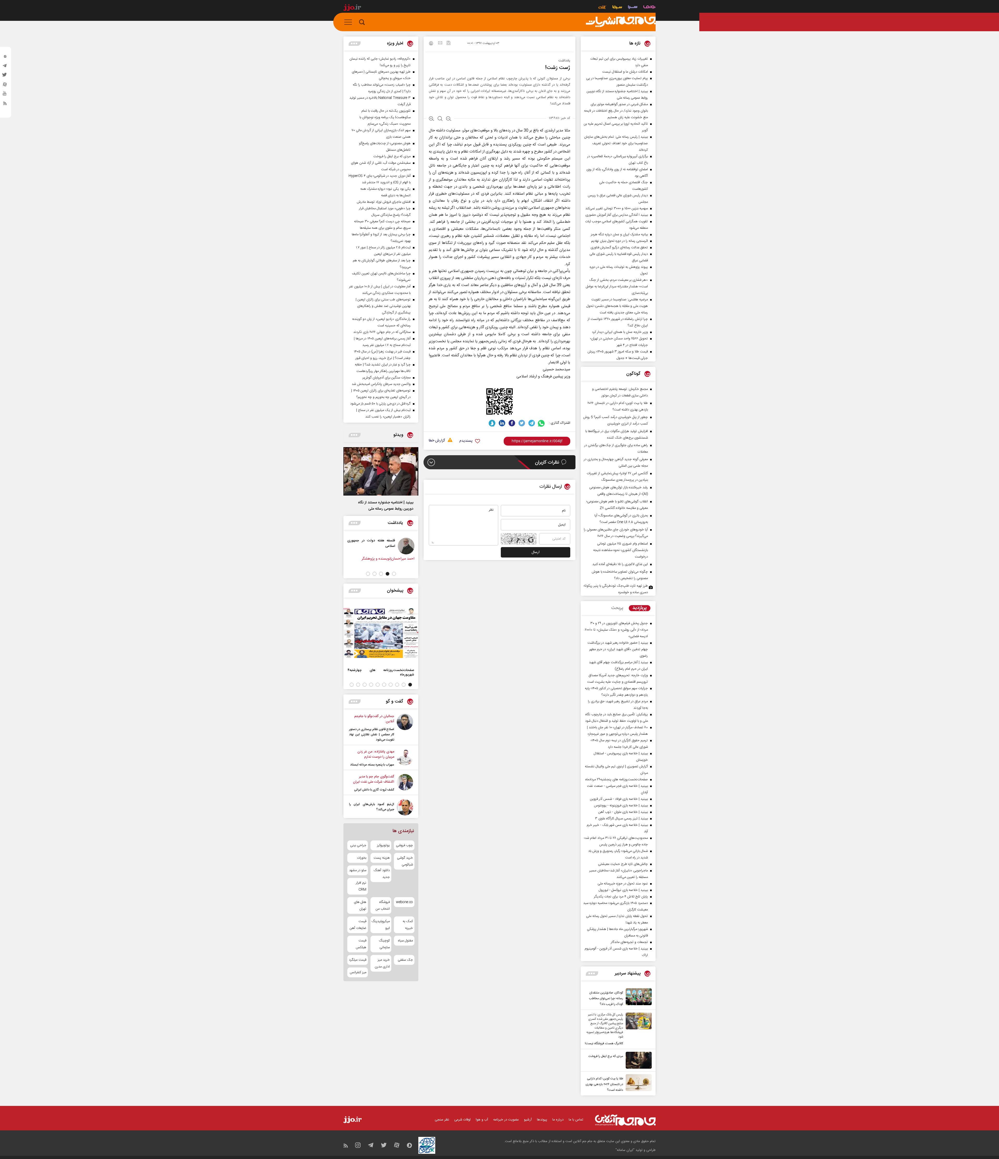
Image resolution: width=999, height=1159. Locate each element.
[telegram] (5, 67)
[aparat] (5, 85)
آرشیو (528, 1120)
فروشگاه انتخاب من (382, 905)
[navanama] (649, 7)
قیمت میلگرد (357, 960)
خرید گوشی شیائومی (405, 861)
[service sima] (617, 7)
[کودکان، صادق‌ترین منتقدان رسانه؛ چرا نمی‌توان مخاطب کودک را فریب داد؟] (637, 997)
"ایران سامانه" (625, 1150)
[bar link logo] (352, 8)
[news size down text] (448, 119)
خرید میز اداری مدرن (382, 963)
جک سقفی (405, 960)
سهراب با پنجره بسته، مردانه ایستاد (372, 764)
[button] (394, 574)
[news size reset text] (440, 119)
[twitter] (5, 76)
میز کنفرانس (358, 972)
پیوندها (542, 1120)
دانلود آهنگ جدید (381, 873)
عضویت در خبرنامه (506, 1120)
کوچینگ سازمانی (384, 944)
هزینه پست (381, 858)
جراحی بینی (358, 845)
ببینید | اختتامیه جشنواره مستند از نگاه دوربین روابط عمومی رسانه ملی (385, 505)
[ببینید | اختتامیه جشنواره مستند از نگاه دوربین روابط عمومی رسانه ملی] (380, 471)
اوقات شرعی (462, 1120)
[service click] (602, 7)
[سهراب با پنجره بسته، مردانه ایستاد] (405, 758)
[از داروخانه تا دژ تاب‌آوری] (393, 546)
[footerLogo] (625, 1120)
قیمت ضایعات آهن (358, 925)
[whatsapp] (541, 423)
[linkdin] (502, 423)
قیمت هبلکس (361, 944)
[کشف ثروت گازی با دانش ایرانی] (405, 783)
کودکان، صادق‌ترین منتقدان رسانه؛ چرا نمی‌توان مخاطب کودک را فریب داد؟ (606, 998)
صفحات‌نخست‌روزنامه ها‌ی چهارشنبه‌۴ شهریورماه (381, 672)
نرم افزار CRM (361, 886)
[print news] (431, 44)
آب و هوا (482, 1120)
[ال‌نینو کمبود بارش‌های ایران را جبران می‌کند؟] (405, 807)
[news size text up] (431, 119)
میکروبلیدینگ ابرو (380, 925)
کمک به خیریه (408, 925)
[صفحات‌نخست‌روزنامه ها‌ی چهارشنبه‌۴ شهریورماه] (380, 633)
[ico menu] (349, 22)
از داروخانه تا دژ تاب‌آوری (365, 540)
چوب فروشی (404, 845)
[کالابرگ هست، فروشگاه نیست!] (637, 1029)
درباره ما (557, 1120)
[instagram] (5, 57)
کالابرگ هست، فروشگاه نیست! (604, 1043)
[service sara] (632, 7)
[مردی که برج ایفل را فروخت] (637, 1060)
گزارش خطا (437, 441)
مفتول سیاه (405, 940)
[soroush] (492, 423)
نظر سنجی (442, 1120)
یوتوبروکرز (383, 845)
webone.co (404, 902)
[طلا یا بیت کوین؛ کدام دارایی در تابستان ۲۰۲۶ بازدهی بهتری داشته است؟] (637, 1083)
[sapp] (5, 95)
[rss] (5, 104)
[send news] (440, 43)
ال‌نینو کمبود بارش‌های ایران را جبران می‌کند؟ (371, 807)
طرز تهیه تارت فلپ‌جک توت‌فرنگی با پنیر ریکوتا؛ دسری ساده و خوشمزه (616, 589)
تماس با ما (576, 1120)
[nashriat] (621, 22)
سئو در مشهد (357, 870)
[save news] (448, 43)
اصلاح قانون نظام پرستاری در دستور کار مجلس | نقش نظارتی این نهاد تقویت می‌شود (371, 734)
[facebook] (512, 423)
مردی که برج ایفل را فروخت (605, 1056)
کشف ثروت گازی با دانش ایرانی (374, 789)
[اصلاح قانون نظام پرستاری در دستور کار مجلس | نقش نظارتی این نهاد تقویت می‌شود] (405, 728)
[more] (592, 973)
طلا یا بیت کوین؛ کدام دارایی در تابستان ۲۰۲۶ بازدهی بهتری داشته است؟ (604, 1084)
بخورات (361, 858)
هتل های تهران (360, 905)
